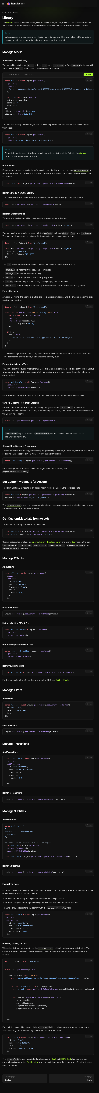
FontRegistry (32, 1062)
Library (9, 22)
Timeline (50, 542)
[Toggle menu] (3, 4)
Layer (58, 542)
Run (89, 75)
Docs (4, 12)
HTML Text (65, 1059)
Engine (35, 542)
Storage (82, 153)
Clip (73, 542)
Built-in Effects (62, 680)
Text (54, 1059)
